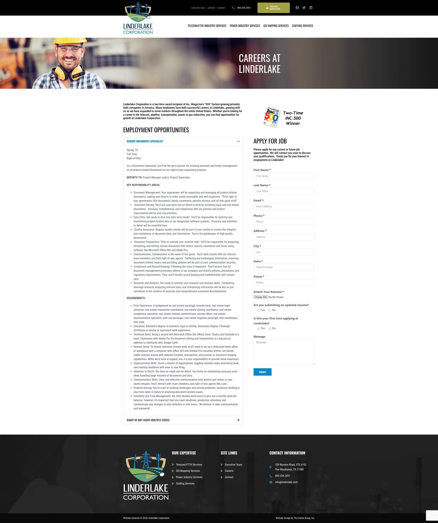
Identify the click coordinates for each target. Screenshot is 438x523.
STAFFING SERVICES (302, 25)
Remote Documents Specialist (145, 141)
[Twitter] (304, 7)
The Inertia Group (302, 518)
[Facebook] (297, 7)
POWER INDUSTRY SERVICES (245, 25)
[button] (183, 141)
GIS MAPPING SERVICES (276, 25)
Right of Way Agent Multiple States (148, 420)
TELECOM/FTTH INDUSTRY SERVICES (207, 25)
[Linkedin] (310, 7)
